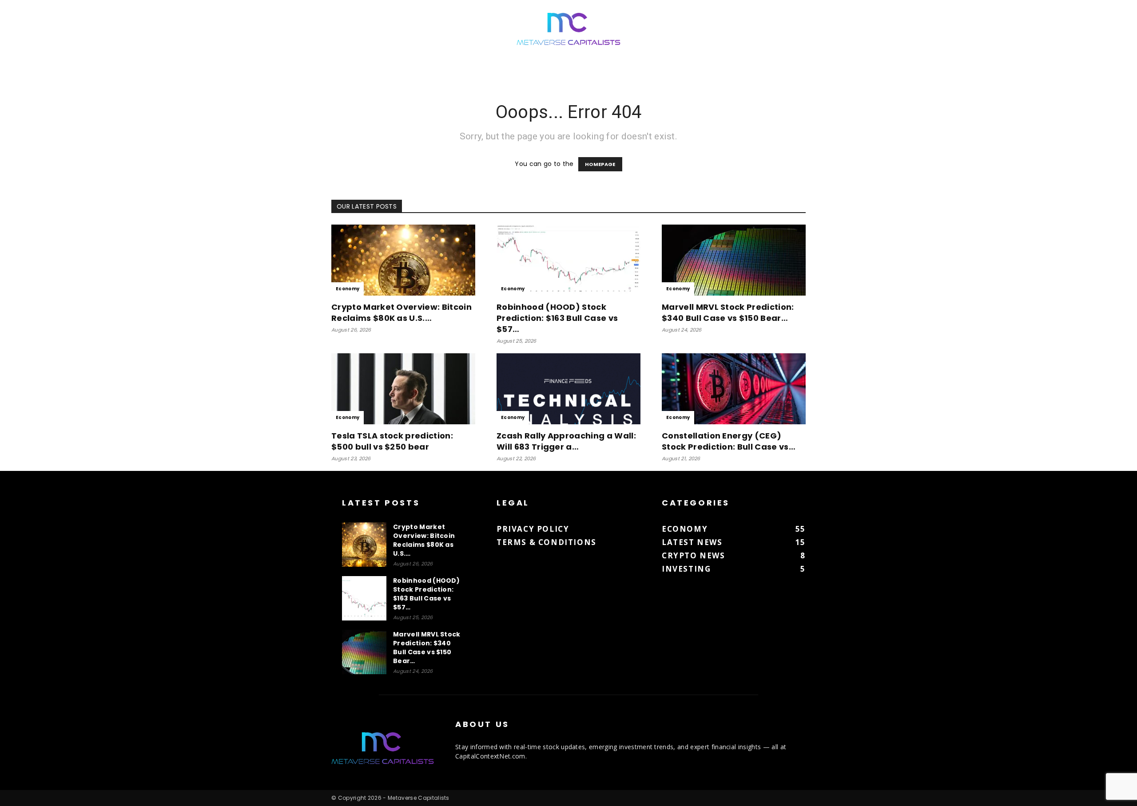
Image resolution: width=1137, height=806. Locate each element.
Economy (347, 288)
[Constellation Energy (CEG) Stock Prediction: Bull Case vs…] (734, 388)
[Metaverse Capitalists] (568, 29)
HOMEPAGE (600, 164)
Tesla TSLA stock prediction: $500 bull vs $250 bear (392, 441)
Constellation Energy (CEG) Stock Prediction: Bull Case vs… (728, 441)
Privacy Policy (533, 529)
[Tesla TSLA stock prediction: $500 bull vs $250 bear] (403, 388)
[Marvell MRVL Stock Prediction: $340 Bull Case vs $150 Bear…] (734, 260)
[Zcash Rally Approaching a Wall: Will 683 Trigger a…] (568, 388)
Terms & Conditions (546, 542)
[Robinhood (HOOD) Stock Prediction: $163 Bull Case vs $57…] (568, 260)
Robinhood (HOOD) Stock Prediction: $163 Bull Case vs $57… (557, 318)
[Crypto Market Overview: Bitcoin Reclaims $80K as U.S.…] (403, 260)
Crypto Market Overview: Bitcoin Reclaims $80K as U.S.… (401, 312)
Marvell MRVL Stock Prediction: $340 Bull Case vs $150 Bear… (728, 312)
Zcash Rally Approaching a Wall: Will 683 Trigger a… (566, 441)
